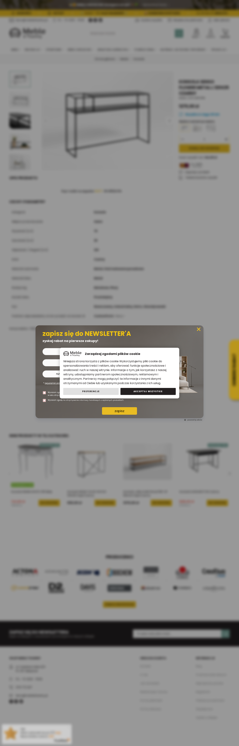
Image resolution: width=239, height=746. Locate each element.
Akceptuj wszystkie (148, 391)
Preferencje (91, 391)
